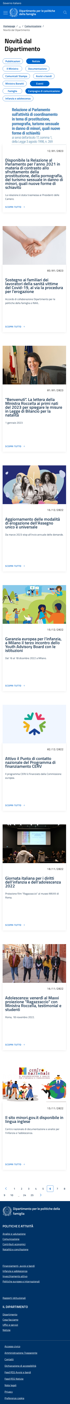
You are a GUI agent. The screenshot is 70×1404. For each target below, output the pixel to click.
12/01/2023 (55, 151)
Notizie (6, 1330)
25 (32, 1195)
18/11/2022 (55, 869)
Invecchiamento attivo (15, 1276)
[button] (14, 1398)
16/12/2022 (55, 510)
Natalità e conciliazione (15, 1249)
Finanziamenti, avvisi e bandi (19, 1266)
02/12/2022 (55, 749)
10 (11, 1195)
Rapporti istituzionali (14, 1298)
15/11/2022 (55, 1108)
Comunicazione (33, 26)
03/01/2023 (55, 270)
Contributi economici (14, 1244)
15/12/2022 (55, 629)
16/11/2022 (55, 988)
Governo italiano (12, 3)
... (20, 26)
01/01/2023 (55, 390)
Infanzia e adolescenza (15, 1271)
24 (24, 1195)
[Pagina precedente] (5, 1188)
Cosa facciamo (10, 1320)
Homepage (9, 26)
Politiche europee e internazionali (21, 1281)
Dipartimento (10, 1314)
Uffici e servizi (10, 1325)
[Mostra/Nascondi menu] (5, 12)
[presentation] (65, 12)
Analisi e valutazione (14, 1234)
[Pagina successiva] (40, 1195)
